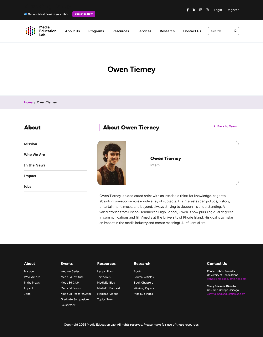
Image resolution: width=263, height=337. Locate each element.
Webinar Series (70, 271)
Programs (96, 31)
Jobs (27, 186)
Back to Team (227, 126)
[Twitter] (194, 10)
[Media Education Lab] (41, 31)
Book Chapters (143, 282)
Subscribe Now (84, 13)
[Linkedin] (200, 10)
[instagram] (207, 10)
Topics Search (106, 299)
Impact (30, 175)
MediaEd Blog (106, 282)
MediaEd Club (70, 282)
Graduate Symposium (75, 299)
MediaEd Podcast (108, 288)
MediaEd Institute (72, 277)
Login (218, 10)
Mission (30, 144)
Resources (120, 31)
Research (167, 31)
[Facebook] (188, 10)
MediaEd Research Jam (76, 294)
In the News (34, 165)
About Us (72, 31)
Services (144, 31)
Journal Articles (144, 277)
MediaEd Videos (107, 294)
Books (138, 271)
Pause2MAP (68, 305)
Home (28, 102)
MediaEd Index (143, 294)
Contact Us (192, 31)
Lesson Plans (105, 271)
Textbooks (104, 277)
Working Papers (144, 288)
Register (233, 10)
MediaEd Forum (71, 288)
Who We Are (34, 154)
